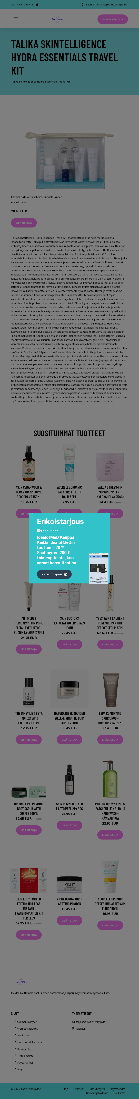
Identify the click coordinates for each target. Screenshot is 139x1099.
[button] (54, 574)
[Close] (31, 515)
